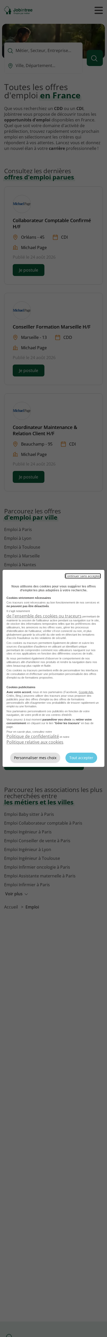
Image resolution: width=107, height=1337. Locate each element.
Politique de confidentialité (32, 736)
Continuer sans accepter (83, 576)
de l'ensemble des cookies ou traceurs (44, 616)
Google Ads (86, 692)
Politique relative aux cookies (34, 742)
